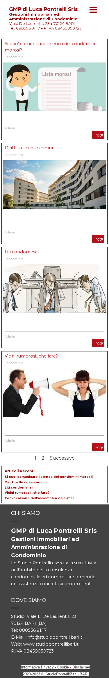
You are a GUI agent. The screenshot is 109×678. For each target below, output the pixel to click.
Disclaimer (81, 667)
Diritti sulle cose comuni (30, 147)
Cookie (63, 667)
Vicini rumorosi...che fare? (31, 356)
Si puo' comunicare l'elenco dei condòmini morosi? (49, 477)
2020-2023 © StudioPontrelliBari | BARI (56, 674)
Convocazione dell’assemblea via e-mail (39, 498)
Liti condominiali (22, 252)
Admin (10, 128)
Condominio (14, 57)
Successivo (62, 458)
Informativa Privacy (37, 667)
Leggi (98, 134)
